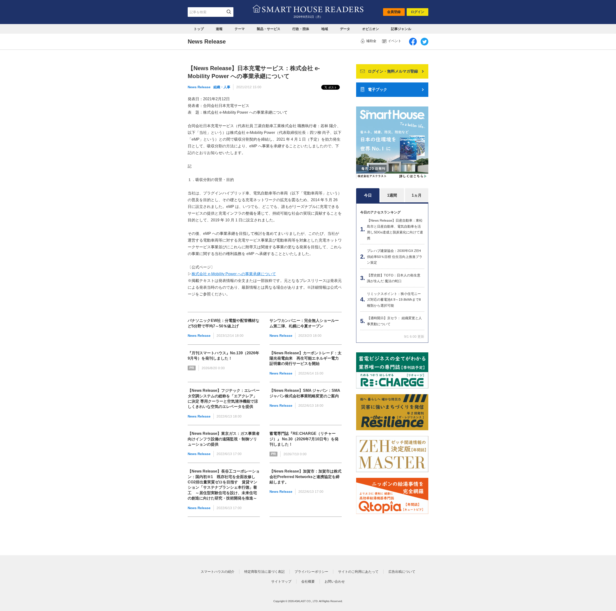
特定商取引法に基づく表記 (264, 572)
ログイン (417, 12)
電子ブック (377, 89)
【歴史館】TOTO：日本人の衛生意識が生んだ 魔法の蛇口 (393, 278)
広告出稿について (401, 572)
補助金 (371, 41)
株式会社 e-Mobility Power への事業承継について (234, 274)
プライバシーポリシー (311, 572)
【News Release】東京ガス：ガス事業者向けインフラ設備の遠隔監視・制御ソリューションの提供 (224, 438)
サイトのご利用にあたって (358, 572)
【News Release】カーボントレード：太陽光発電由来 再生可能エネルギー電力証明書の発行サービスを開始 (305, 358)
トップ (199, 29)
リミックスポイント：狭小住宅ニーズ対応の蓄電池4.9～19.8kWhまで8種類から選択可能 (394, 299)
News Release (199, 87)
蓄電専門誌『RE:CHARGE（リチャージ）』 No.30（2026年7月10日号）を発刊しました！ (304, 438)
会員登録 (394, 12)
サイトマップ (281, 581)
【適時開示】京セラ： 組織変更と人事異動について (394, 321)
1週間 (392, 195)
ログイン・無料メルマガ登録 (393, 71)
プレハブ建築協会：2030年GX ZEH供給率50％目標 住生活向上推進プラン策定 (394, 256)
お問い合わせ (335, 581)
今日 (368, 195)
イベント (394, 41)
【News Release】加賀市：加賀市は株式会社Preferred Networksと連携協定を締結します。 (305, 476)
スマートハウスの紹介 (217, 572)
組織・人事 (221, 87)
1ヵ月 (417, 195)
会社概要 (308, 581)
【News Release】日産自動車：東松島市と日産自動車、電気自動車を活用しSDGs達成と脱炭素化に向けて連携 (395, 229)
